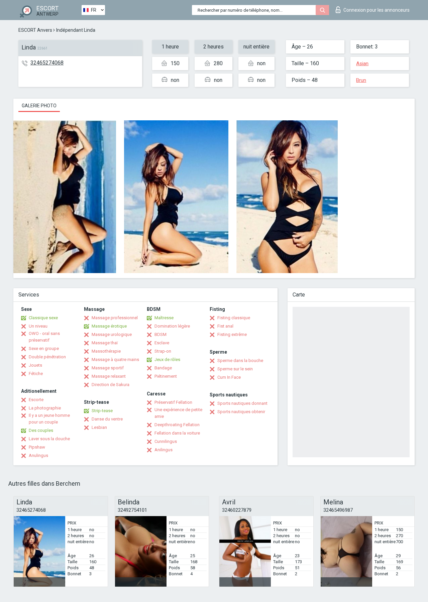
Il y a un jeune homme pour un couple (49, 419)
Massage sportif (108, 367)
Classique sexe (43, 317)
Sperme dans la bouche (240, 360)
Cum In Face (229, 377)
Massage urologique (112, 334)
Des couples (41, 430)
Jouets (35, 365)
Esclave (161, 342)
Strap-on (162, 351)
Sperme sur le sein (235, 368)
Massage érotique (109, 326)
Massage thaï (105, 342)
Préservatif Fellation (173, 402)
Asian (362, 64)
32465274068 (47, 62)
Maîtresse (164, 317)
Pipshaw (37, 447)
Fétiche (36, 373)
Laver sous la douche (49, 438)
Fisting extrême (232, 334)
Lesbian (99, 427)
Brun (361, 80)
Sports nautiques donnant (242, 403)
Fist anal (225, 326)
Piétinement (165, 376)
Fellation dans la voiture (177, 433)
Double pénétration (47, 356)
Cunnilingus (165, 441)
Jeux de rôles (167, 359)
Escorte (36, 399)
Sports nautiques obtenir (241, 411)
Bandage (163, 367)
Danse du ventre (107, 419)
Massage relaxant (109, 376)
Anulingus (38, 455)
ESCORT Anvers (35, 30)
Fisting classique (233, 317)
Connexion (376, 10)
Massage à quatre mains (115, 359)
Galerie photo (39, 105)
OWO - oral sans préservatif (44, 337)
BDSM (160, 334)
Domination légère (172, 326)
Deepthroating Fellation (177, 424)
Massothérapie (106, 351)
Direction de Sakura (110, 384)
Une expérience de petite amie (178, 413)
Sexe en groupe (44, 348)
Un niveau (38, 326)
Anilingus (163, 449)
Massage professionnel (115, 317)
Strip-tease (102, 410)
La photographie (45, 407)
